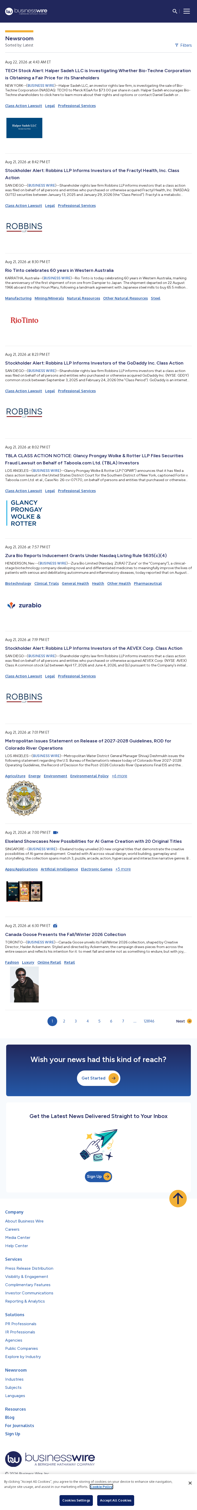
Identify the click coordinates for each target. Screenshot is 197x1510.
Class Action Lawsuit (23, 105)
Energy (34, 776)
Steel (155, 298)
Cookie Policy (101, 1487)
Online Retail (49, 962)
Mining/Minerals (49, 298)
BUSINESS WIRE (40, 85)
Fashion (12, 962)
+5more (123, 869)
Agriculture (15, 776)
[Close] (190, 1483)
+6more (119, 775)
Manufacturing (18, 298)
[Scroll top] (178, 1198)
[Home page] (26, 11)
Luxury (28, 962)
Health (98, 583)
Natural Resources (83, 298)
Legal (50, 105)
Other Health (119, 583)
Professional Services (77, 105)
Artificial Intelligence (59, 869)
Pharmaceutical (148, 583)
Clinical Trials (46, 583)
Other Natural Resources (125, 298)
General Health (75, 583)
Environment (55, 776)
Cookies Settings (76, 1500)
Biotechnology (18, 583)
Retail (69, 962)
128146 (149, 1021)
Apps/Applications (21, 869)
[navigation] (187, 11)
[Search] (175, 11)
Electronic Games (96, 869)
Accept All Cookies (115, 1500)
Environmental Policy (89, 776)
